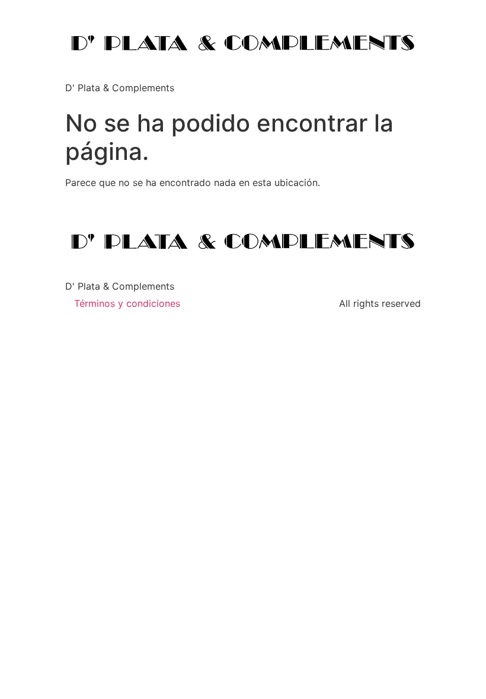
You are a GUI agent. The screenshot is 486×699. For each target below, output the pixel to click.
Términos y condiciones (127, 303)
